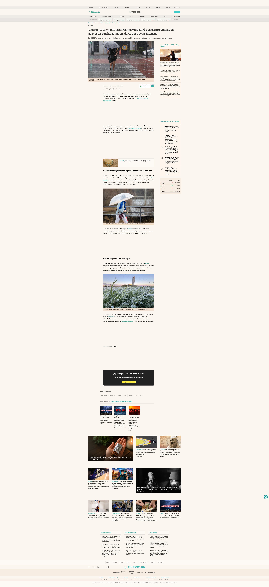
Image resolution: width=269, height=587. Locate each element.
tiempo (141, 395)
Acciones (148, 7)
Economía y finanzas (107, 16)
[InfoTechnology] (150, 573)
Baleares (111, 316)
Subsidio (152, 562)
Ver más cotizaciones (176, 19)
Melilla (130, 229)
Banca (164, 16)
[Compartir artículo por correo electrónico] (116, 89)
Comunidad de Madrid (134, 128)
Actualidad (141, 16)
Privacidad (145, 579)
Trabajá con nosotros (165, 577)
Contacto (101, 577)
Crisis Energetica (143, 562)
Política (131, 16)
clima (136, 395)
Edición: (176, 7)
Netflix (168, 7)
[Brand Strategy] (132, 572)
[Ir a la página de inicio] (95, 12)
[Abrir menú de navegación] (89, 12)
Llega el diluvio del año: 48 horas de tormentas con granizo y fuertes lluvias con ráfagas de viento (170, 72)
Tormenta (91, 7)
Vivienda (127, 7)
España (119, 395)
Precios (134, 562)
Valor (179, 180)
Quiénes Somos (137, 577)
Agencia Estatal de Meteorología (112, 22)
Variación (170, 180)
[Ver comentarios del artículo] (119, 89)
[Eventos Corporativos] (124, 572)
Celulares (115, 562)
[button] (266, 497)
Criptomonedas (154, 16)
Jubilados (116, 7)
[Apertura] (116, 572)
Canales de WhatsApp (113, 577)
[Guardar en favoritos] (152, 86)
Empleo (158, 7)
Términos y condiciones (136, 579)
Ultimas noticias (93, 16)
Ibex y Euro (121, 16)
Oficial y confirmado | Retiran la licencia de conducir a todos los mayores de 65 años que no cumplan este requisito (172, 171)
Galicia (147, 263)
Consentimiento (152, 579)
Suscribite (126, 577)
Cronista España (92, 22)
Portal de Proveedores (151, 577)
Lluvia (124, 395)
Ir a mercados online (93, 19)
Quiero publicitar (130, 382)
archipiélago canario (127, 321)
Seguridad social (103, 7)
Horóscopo (160, 562)
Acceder (177, 12)
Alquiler (137, 7)
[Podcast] (140, 572)
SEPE (128, 562)
